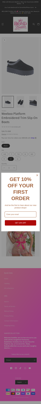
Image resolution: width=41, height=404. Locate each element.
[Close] (37, 175)
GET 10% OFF (20, 223)
